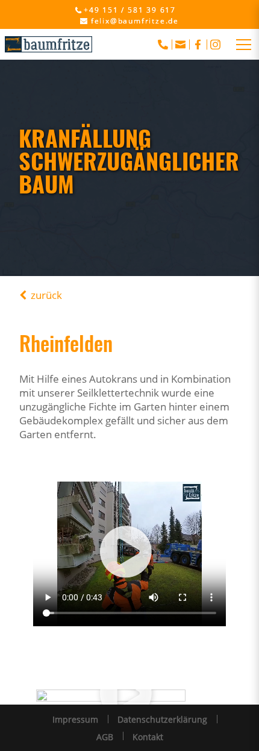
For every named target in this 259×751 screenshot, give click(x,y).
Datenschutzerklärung (162, 719)
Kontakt (148, 737)
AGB (104, 737)
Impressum (75, 719)
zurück (46, 295)
